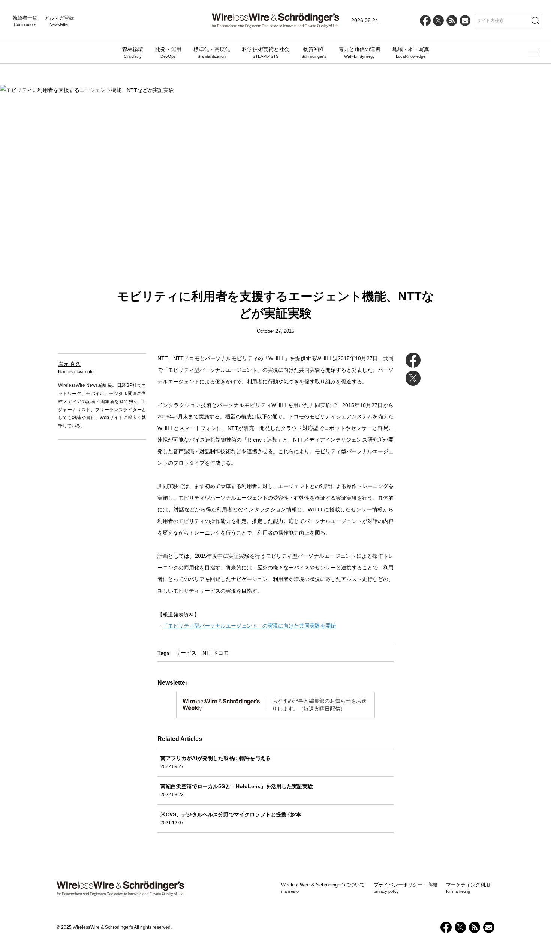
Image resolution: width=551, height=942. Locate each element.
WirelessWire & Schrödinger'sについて (323, 888)
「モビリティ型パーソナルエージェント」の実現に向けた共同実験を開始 (249, 626)
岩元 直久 (69, 364)
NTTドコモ (215, 653)
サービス (185, 653)
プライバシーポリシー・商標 (405, 888)
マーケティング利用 (468, 888)
